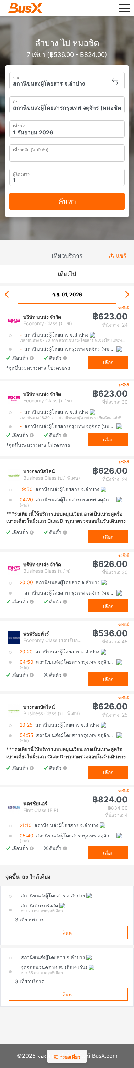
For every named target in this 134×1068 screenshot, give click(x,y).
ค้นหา (67, 201)
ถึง (15, 101)
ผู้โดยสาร (21, 173)
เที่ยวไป (20, 125)
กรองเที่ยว (69, 1057)
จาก (16, 77)
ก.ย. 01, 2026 (67, 294)
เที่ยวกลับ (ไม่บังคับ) (30, 149)
